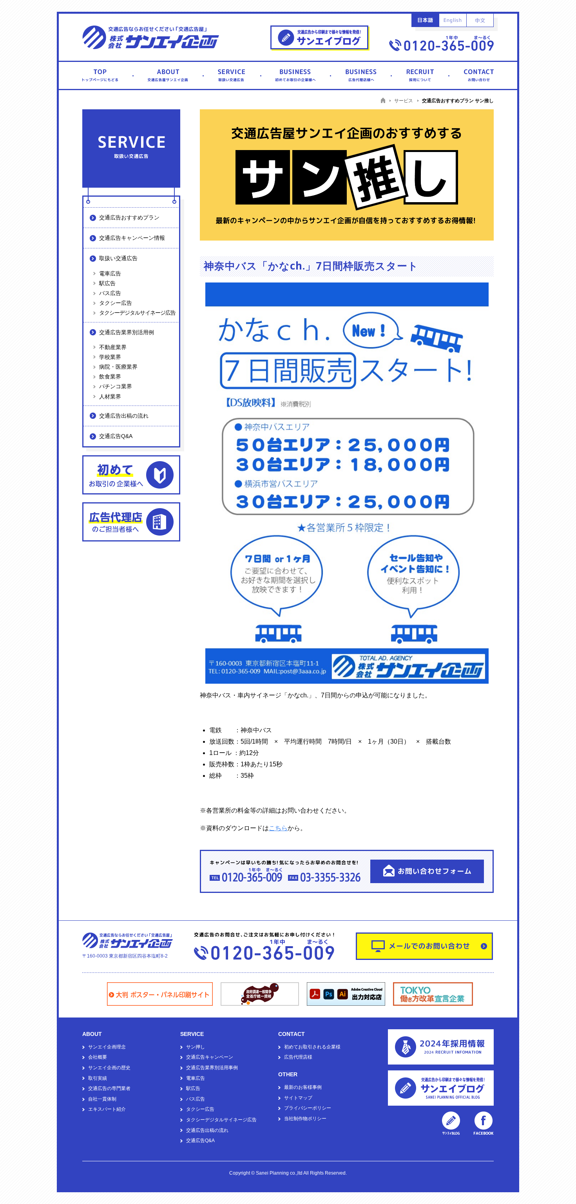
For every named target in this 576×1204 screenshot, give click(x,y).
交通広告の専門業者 (109, 1088)
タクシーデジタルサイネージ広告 (137, 313)
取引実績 (97, 1078)
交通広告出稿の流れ (124, 416)
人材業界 (110, 396)
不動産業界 (113, 347)
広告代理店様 (298, 1057)
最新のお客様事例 (303, 1087)
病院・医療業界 (118, 367)
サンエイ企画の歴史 (109, 1067)
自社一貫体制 (102, 1099)
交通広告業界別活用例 (126, 332)
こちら (278, 828)
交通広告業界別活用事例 (212, 1067)
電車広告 (110, 273)
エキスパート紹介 (107, 1109)
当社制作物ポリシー (305, 1118)
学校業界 (110, 357)
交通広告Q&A (115, 436)
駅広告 (107, 283)
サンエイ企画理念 (107, 1047)
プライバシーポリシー (307, 1108)
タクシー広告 (115, 303)
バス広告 (110, 293)
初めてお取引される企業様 (312, 1047)
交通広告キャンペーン (209, 1057)
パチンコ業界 (115, 386)
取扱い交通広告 (118, 258)
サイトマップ (298, 1098)
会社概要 (97, 1057)
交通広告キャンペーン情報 (132, 238)
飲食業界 (110, 376)
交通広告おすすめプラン (129, 217)
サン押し (195, 1047)
